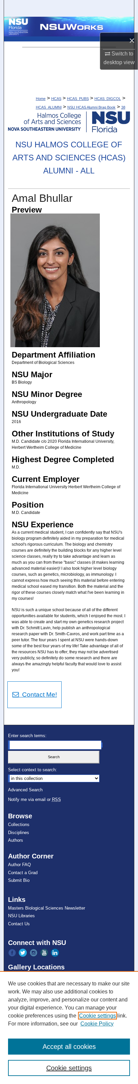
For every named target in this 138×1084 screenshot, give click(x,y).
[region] (69, 1027)
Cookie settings (97, 1016)
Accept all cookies (69, 1046)
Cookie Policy (97, 1024)
